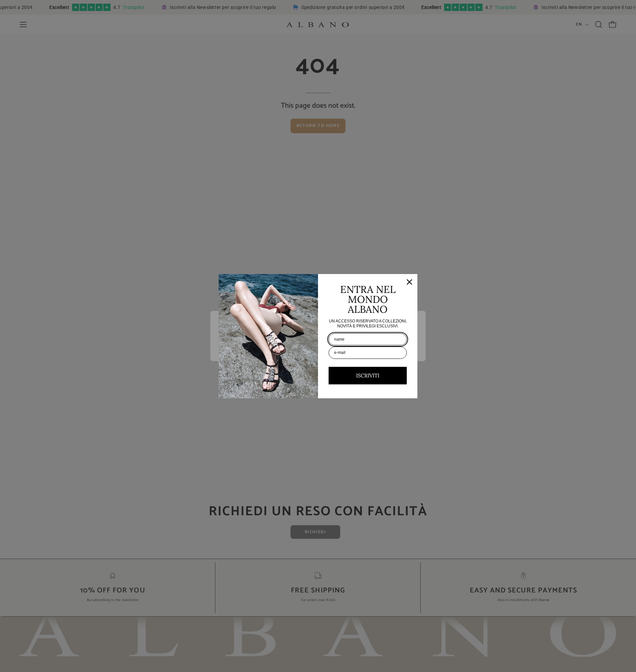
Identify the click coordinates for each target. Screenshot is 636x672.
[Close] (409, 282)
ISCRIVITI (367, 375)
